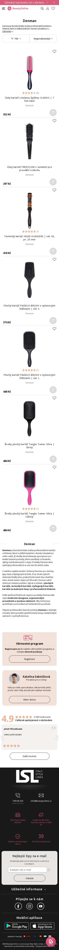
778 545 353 (17, 800)
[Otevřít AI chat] (51, 942)
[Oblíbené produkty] (54, 8)
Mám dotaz (29, 699)
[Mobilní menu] (3, 8)
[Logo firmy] (18, 8)
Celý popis (6, 31)
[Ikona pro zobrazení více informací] (49, 870)
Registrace (29, 659)
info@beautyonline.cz (41, 800)
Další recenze (29, 756)
